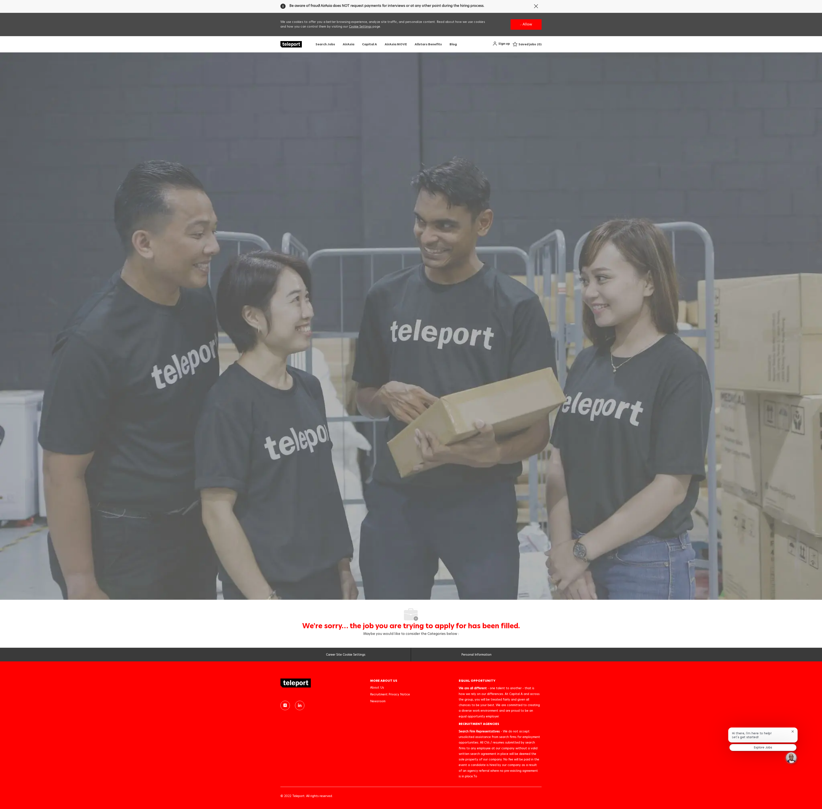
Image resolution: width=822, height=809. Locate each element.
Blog (453, 44)
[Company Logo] (291, 44)
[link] (322, 683)
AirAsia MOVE (396, 44)
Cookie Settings (360, 26)
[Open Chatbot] (791, 757)
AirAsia (348, 44)
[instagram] (285, 705)
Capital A (369, 44)
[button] (501, 43)
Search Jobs (325, 44)
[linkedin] (299, 705)
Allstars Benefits (428, 44)
